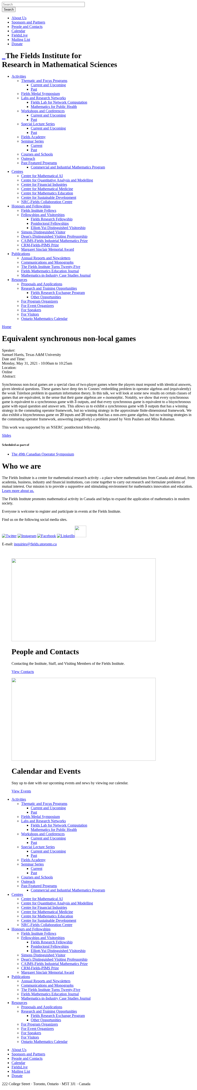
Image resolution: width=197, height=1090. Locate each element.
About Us (19, 18)
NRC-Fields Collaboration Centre (46, 202)
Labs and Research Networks (43, 98)
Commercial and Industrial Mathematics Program (68, 167)
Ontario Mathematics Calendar (44, 319)
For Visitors (30, 314)
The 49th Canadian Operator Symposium (43, 454)
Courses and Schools (37, 154)
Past (34, 89)
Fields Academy (33, 137)
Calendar (18, 31)
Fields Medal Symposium (40, 94)
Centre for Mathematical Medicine (47, 189)
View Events (21, 791)
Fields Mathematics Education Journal (50, 271)
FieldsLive (20, 35)
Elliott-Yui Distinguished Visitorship (58, 228)
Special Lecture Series (38, 124)
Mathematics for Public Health (54, 107)
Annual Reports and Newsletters (45, 258)
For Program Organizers (39, 301)
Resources (19, 280)
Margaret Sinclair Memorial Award (47, 249)
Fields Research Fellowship (52, 219)
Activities (19, 76)
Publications (21, 254)
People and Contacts (27, 27)
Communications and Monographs (47, 262)
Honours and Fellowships (31, 206)
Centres (17, 171)
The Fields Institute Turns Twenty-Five (50, 267)
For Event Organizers (37, 306)
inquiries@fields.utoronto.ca (35, 544)
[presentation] (104, 397)
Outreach (28, 158)
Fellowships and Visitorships (43, 215)
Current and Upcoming (48, 85)
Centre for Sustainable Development (48, 197)
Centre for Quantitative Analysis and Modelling (57, 180)
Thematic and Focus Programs (44, 81)
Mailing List (21, 39)
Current (36, 145)
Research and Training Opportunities (49, 288)
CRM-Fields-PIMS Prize (40, 245)
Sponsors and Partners (28, 22)
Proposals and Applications (41, 284)
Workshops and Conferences (43, 111)
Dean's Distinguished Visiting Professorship (54, 236)
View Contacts (23, 672)
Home (6, 327)
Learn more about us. (18, 491)
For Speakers (31, 310)
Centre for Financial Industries (44, 184)
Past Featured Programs (39, 163)
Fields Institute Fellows (38, 210)
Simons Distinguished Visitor (43, 232)
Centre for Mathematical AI (42, 176)
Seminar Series (32, 141)
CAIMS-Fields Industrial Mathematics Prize (54, 241)
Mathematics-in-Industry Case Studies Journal (56, 275)
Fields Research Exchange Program (58, 293)
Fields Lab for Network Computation (59, 102)
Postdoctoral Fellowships (50, 223)
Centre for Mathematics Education (47, 193)
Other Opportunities (46, 297)
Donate (17, 44)
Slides (6, 435)
